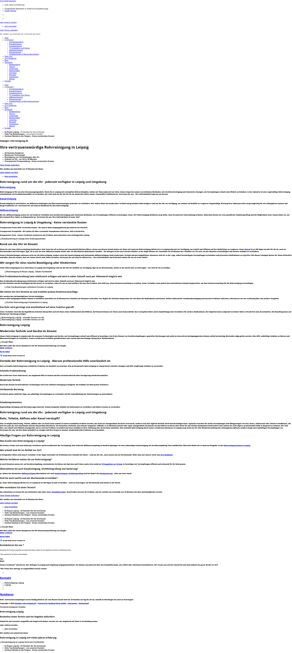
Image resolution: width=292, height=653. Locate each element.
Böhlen (12, 79)
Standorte (8, 63)
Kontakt (8, 81)
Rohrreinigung (8, 187)
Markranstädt (14, 71)
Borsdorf (12, 75)
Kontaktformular (59, 492)
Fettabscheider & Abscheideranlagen (24, 54)
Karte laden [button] (5, 352)
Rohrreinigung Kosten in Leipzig (237, 445)
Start (6, 38)
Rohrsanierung (15, 52)
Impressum (72, 603)
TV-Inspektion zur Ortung (112, 464)
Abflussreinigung (16, 50)
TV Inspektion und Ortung (19, 48)
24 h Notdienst (10, 58)
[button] (146, 440)
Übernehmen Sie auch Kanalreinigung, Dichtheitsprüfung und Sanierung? (39, 468)
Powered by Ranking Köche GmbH (52, 603)
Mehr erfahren (6, 348)
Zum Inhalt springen (8, 1)
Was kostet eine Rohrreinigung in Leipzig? (22, 440)
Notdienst (7, 594)
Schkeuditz (13, 69)
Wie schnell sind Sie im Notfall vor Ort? (21, 450)
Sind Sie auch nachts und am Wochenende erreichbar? (29, 478)
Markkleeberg (14, 65)
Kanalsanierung (15, 46)
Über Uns (8, 56)
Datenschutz (84, 603)
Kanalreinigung (15, 44)
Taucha (12, 67)
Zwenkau (13, 73)
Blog (6, 60)
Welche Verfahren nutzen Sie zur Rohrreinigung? (26, 459)
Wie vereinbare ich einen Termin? (18, 487)
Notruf (247, 249)
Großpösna (13, 77)
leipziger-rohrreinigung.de (25, 603)
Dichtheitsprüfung (16, 42)
